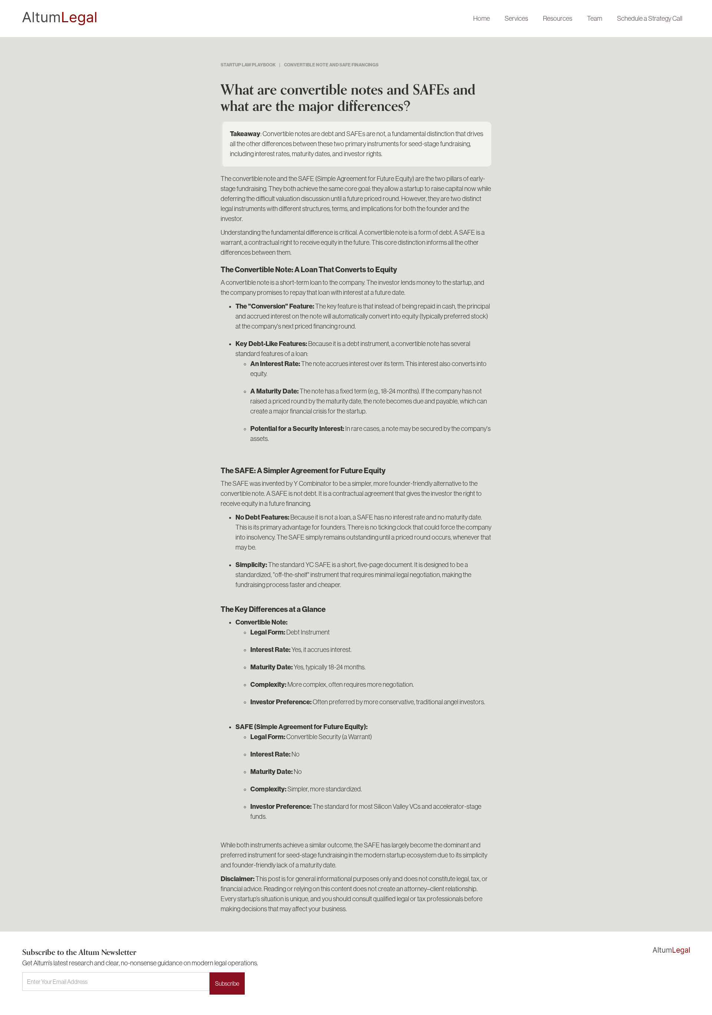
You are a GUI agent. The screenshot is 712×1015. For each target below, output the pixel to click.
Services (516, 18)
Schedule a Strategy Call (649, 18)
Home (481, 18)
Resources (557, 18)
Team (594, 18)
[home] (244, 19)
